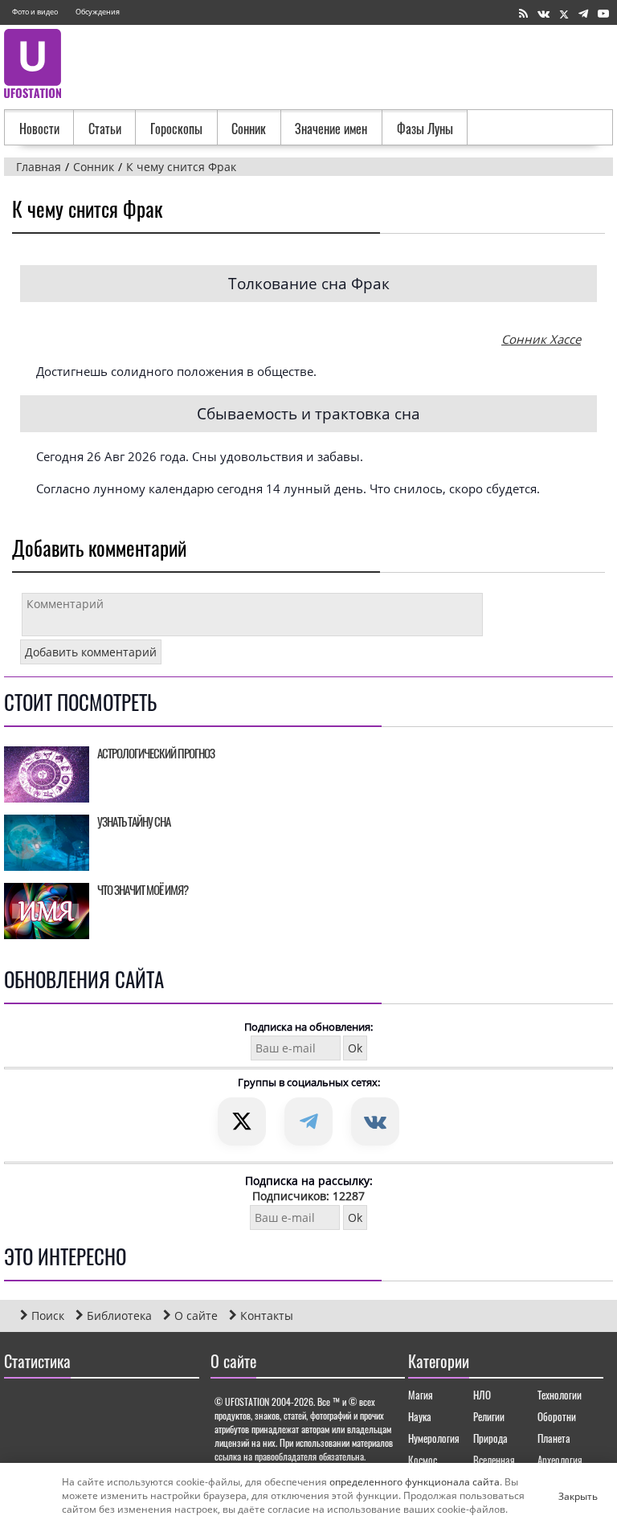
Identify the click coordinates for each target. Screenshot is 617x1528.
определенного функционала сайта (414, 1482)
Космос (422, 1460)
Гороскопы (176, 128)
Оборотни (556, 1416)
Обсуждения (98, 11)
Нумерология (434, 1438)
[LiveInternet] (19, 1407)
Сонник (248, 128)
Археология (559, 1460)
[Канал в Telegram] (583, 14)
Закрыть (564, 1495)
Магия (420, 1395)
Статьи (104, 128)
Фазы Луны (425, 128)
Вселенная (494, 1460)
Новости (39, 128)
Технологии (559, 1395)
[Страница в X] (564, 14)
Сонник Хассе (541, 339)
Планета (553, 1438)
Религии (489, 1416)
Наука (419, 1416)
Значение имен (331, 128)
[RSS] (523, 14)
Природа (490, 1438)
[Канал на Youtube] (603, 14)
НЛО (482, 1395)
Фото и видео (35, 11)
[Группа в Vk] (543, 14)
